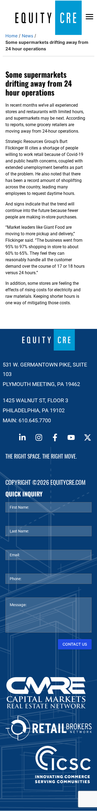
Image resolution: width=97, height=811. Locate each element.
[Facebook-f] (55, 437)
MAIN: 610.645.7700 (27, 420)
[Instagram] (38, 437)
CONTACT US (75, 644)
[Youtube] (71, 437)
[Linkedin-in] (22, 437)
